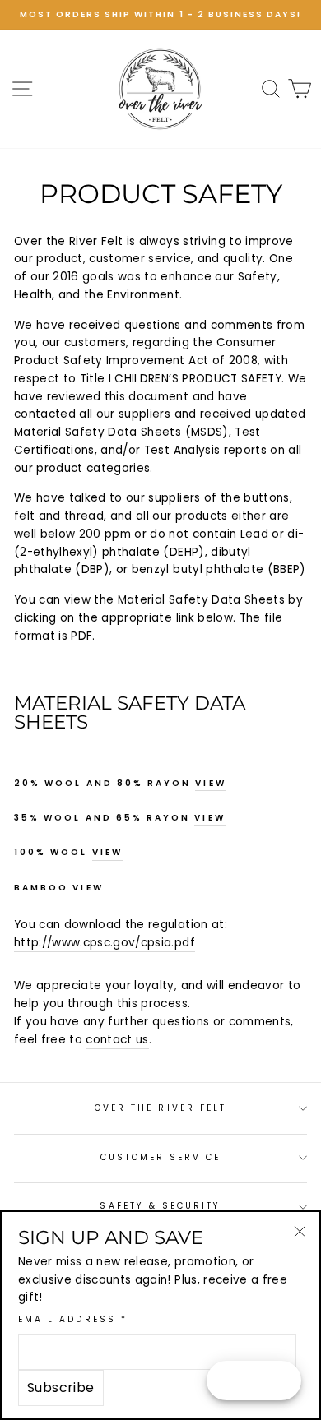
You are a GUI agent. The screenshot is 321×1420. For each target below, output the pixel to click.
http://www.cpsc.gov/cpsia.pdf (104, 943)
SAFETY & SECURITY (160, 1206)
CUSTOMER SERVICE (160, 1157)
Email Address (73, 1319)
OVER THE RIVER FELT (160, 1108)
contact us (117, 1040)
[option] (160, 14)
